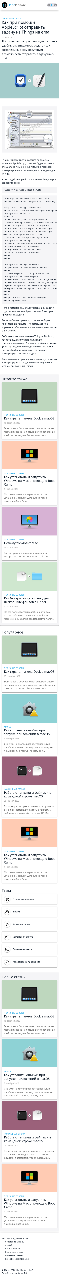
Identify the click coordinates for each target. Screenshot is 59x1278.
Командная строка (14, 1252)
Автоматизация (12, 1248)
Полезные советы (14, 1255)
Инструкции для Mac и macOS (17, 1238)
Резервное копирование (17, 1258)
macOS (8, 1245)
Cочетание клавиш (14, 1241)
